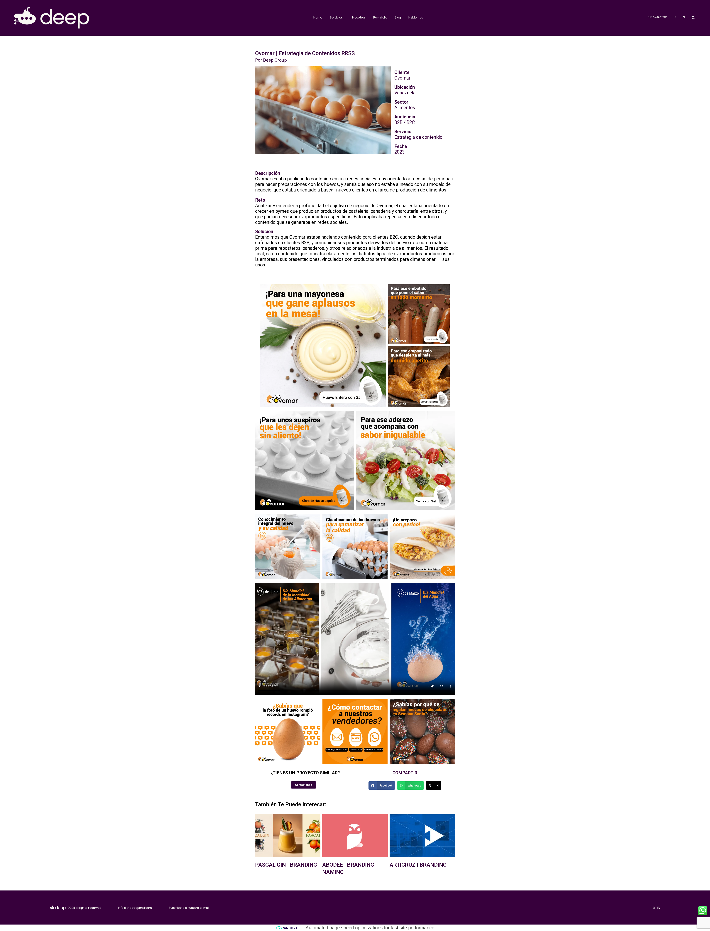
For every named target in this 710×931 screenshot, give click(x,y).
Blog (398, 17)
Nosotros (359, 17)
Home (317, 17)
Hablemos (415, 17)
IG (674, 17)
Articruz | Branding (418, 864)
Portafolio (380, 17)
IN (683, 17)
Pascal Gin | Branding (286, 864)
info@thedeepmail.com (135, 908)
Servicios (336, 17)
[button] (693, 17)
